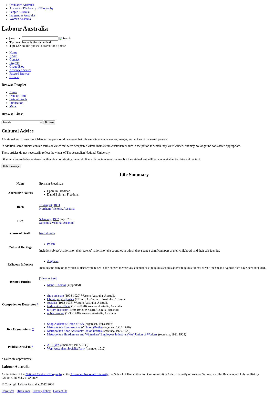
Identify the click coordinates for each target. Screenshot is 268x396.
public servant (55, 313)
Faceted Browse (19, 73)
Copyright (8, 391)
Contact (14, 59)
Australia (69, 208)
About (13, 56)
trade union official (58, 306)
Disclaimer (23, 391)
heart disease (47, 233)
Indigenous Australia (22, 15)
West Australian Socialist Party (66, 348)
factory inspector (57, 309)
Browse (14, 77)
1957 (56, 219)
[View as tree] (48, 278)
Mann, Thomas (56, 285)
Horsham (45, 208)
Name (13, 92)
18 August (45, 205)
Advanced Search (20, 70)
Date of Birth (17, 95)
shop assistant (55, 295)
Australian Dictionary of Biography (31, 8)
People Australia (19, 12)
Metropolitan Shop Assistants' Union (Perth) (74, 327)
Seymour (44, 222)
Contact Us (60, 391)
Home (13, 52)
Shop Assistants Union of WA (65, 323)
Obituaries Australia (21, 4)
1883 (57, 205)
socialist (52, 302)
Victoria (57, 208)
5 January (45, 219)
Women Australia (20, 19)
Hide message (11, 166)
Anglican (52, 261)
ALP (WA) (54, 345)
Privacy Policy (42, 391)
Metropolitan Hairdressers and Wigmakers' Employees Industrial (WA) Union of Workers (102, 334)
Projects (14, 63)
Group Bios (16, 66)
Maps (12, 106)
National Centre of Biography (44, 374)
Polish (51, 244)
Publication (16, 102)
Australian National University (89, 374)
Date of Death (18, 99)
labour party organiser (60, 299)
